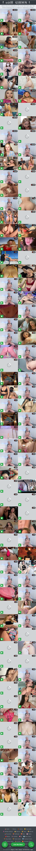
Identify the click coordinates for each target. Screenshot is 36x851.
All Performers (26, 849)
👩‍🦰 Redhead (16, 834)
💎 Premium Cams (27, 839)
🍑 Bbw (23, 834)
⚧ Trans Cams (17, 839)
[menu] (5, 844)
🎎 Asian (7, 829)
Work (16, 849)
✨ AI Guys (8, 844)
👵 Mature (17, 831)
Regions (13, 849)
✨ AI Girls (17, 841)
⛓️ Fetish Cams (9, 841)
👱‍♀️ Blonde (30, 831)
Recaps (20, 849)
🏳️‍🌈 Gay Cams (7, 839)
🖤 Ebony (13, 829)
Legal (31, 849)
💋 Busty (7, 836)
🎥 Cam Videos (27, 844)
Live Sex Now (18, 844)
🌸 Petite (28, 834)
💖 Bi (20, 836)
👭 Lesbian (14, 836)
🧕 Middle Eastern (8, 831)
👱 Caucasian (27, 829)
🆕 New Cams (27, 836)
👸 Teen (24, 831)
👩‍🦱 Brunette (8, 834)
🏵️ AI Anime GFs (26, 841)
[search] (31, 844)
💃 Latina (20, 829)
